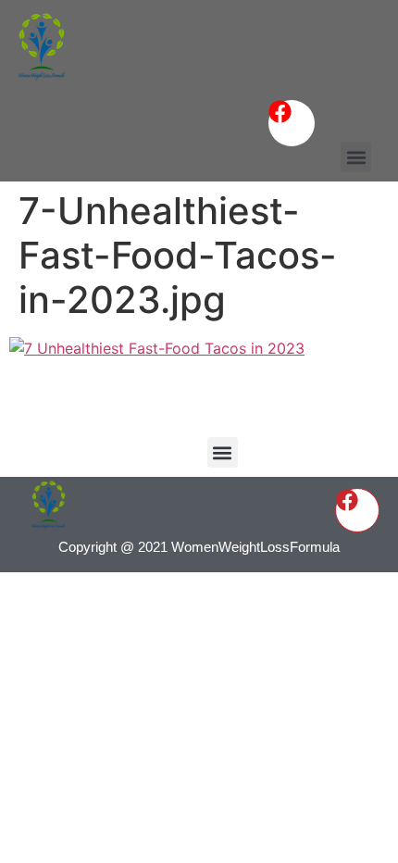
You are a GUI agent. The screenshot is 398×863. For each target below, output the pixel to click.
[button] (356, 157)
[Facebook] (291, 123)
